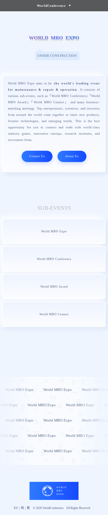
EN (16, 508)
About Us (72, 156)
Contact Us (37, 156)
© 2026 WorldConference (48, 508)
